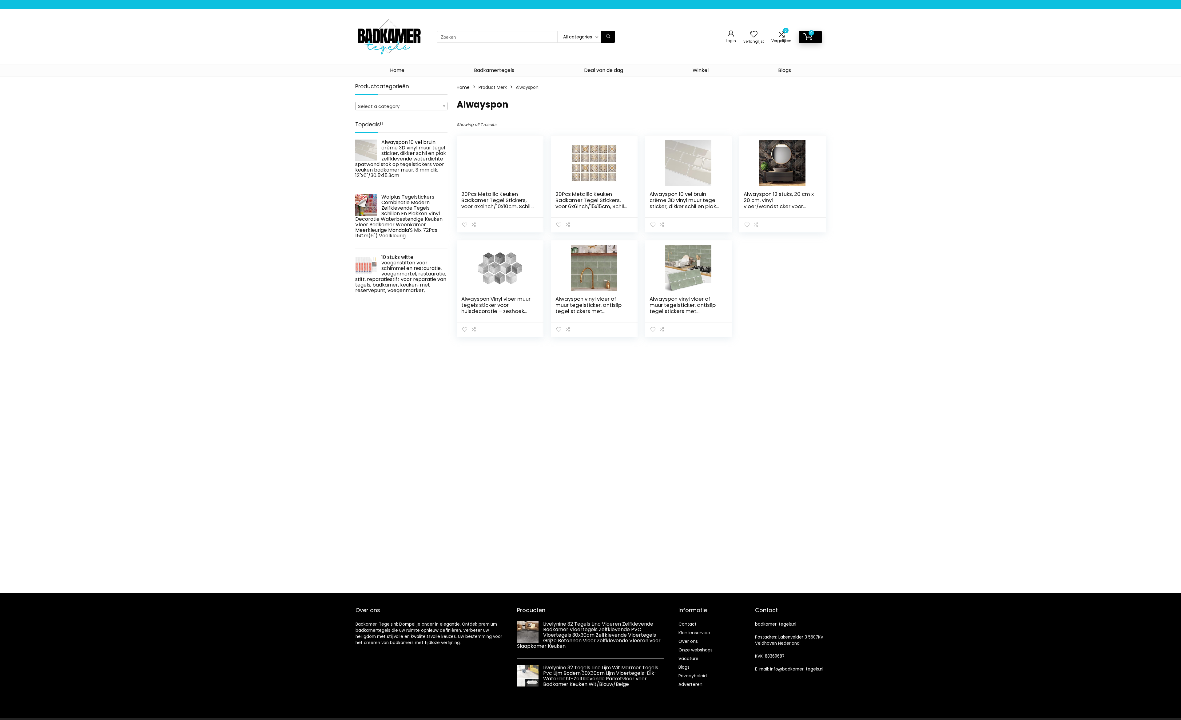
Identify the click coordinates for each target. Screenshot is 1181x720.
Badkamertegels (494, 70)
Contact (687, 624)
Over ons (688, 641)
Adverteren (690, 684)
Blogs (784, 70)
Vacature (688, 658)
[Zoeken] (608, 37)
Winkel (701, 70)
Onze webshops (695, 650)
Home (397, 70)
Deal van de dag (603, 70)
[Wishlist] (754, 35)
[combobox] (401, 106)
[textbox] (401, 106)
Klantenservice (694, 633)
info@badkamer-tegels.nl (796, 669)
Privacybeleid (692, 676)
